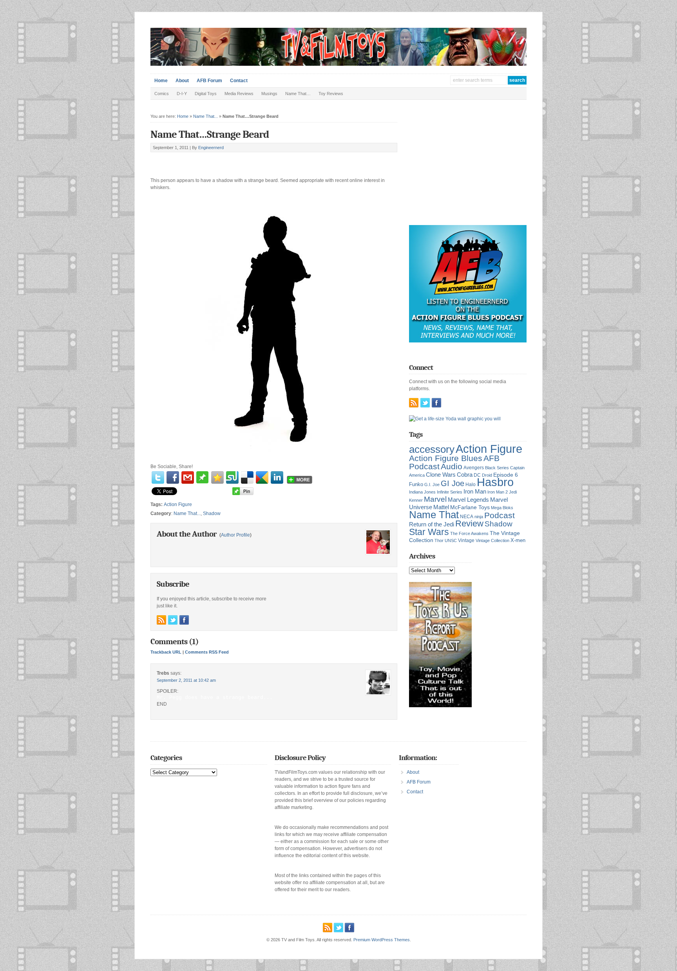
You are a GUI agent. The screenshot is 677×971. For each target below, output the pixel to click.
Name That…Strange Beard (209, 134)
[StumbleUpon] (232, 477)
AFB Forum (209, 80)
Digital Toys (206, 93)
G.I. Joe (432, 484)
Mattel (441, 507)
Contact (239, 80)
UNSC (451, 540)
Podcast (499, 515)
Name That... (205, 116)
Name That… (298, 93)
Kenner (416, 500)
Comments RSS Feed (207, 652)
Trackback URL (165, 652)
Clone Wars (441, 475)
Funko (416, 484)
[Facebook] (173, 477)
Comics (161, 93)
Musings (269, 93)
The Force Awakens (469, 533)
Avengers (473, 467)
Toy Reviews (331, 93)
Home (161, 80)
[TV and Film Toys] (338, 64)
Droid (487, 475)
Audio (451, 466)
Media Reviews (238, 93)
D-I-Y (182, 93)
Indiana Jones (422, 492)
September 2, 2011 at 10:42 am (186, 680)
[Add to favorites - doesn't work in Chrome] (217, 477)
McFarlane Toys (470, 507)
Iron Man (474, 491)
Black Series (497, 467)
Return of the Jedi (431, 524)
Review (469, 523)
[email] (187, 477)
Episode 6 (505, 475)
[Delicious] (247, 477)
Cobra (464, 474)
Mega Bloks (502, 507)
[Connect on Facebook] (184, 620)
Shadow (212, 513)
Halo (470, 484)
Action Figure (178, 504)
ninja (478, 516)
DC (477, 475)
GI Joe (452, 483)
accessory (431, 449)
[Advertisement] (242, 161)
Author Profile (235, 535)
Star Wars (429, 532)
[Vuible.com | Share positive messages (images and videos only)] (202, 482)
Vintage (466, 540)
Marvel (435, 499)
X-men (517, 540)
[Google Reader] (262, 477)
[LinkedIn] (277, 477)
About (182, 80)
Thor (438, 540)
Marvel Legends (468, 500)
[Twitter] (158, 477)
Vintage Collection (492, 540)
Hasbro (495, 482)
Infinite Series (449, 492)
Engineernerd (211, 147)
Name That (434, 515)
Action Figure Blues (445, 458)
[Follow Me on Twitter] (172, 620)
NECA (466, 516)
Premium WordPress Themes (381, 939)
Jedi (513, 492)
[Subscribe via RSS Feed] (161, 620)
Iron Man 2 (497, 492)
